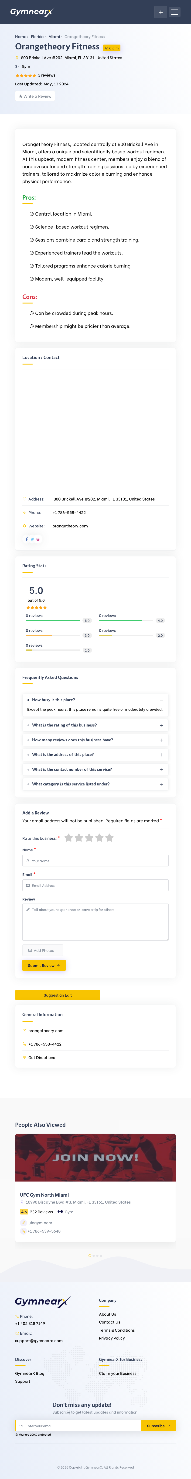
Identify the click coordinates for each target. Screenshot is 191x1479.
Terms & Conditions (117, 1330)
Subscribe (156, 1425)
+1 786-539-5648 (44, 1231)
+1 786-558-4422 (69, 512)
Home (20, 36)
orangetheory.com (70, 526)
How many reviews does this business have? (72, 740)
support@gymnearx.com (39, 1340)
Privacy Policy (112, 1338)
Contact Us (109, 1322)
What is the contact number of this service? (72, 769)
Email (29, 873)
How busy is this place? (53, 700)
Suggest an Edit (58, 995)
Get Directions (41, 1057)
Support (22, 1381)
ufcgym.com (39, 1222)
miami (54, 36)
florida (37, 36)
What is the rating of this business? (64, 725)
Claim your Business (117, 1373)
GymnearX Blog (29, 1373)
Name (29, 849)
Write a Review (37, 96)
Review (28, 898)
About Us (107, 1314)
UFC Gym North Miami (44, 1195)
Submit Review (41, 965)
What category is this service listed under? (71, 784)
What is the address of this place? (63, 754)
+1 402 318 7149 (30, 1323)
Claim (114, 47)
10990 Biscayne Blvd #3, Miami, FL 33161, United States (78, 1202)
